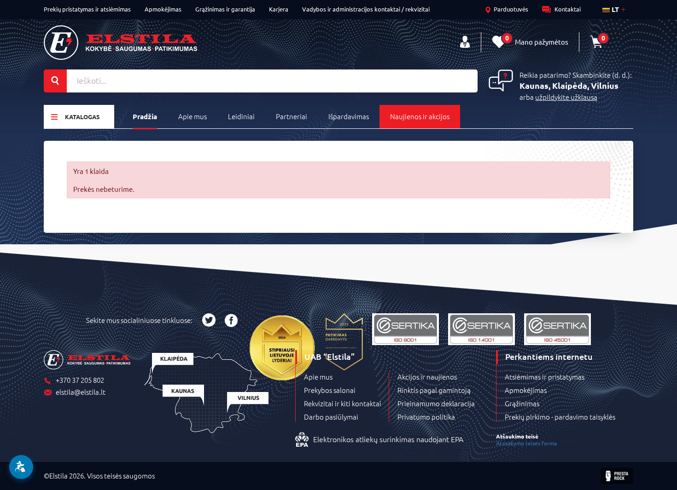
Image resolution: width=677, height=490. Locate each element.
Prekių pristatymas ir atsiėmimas (87, 9)
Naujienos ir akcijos (419, 116)
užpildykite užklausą (566, 97)
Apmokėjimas (163, 9)
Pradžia (145, 116)
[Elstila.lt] (120, 42)
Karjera (278, 9)
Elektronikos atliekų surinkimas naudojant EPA (388, 439)
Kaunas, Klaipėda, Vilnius (569, 85)
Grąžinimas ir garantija (225, 9)
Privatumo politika (426, 417)
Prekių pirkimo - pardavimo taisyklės (560, 417)
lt (614, 9)
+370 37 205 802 (80, 380)
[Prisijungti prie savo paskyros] (465, 42)
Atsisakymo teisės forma (526, 443)
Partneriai (291, 116)
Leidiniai (241, 116)
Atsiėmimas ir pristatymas (544, 377)
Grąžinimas (522, 403)
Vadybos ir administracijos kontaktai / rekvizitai (366, 9)
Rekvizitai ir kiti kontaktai (342, 403)
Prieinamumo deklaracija (436, 403)
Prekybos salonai (330, 390)
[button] (21, 467)
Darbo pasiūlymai (331, 417)
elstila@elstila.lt (80, 392)
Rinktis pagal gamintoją (434, 390)
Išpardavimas (348, 116)
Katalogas (82, 117)
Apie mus (192, 116)
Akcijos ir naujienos (427, 377)
